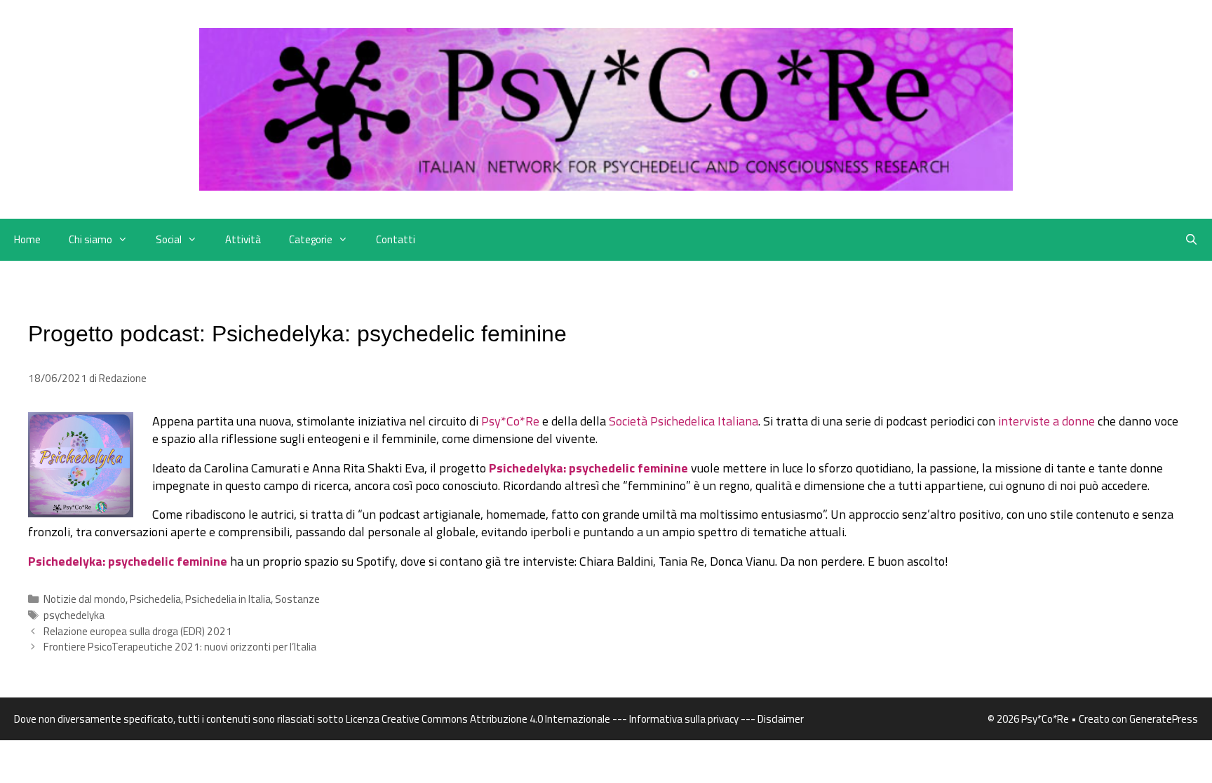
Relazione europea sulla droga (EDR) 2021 (137, 631)
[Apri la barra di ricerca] (1191, 240)
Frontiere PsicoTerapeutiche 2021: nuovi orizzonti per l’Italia (179, 647)
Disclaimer (781, 719)
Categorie (310, 239)
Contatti (395, 239)
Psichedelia (155, 599)
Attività (243, 239)
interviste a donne (1046, 420)
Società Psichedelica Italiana (683, 420)
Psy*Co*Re (510, 420)
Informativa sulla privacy (684, 719)
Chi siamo (90, 239)
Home (27, 239)
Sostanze (297, 599)
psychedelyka (74, 615)
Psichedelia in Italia (228, 599)
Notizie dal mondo (84, 599)
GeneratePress (1163, 719)
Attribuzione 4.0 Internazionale (540, 719)
